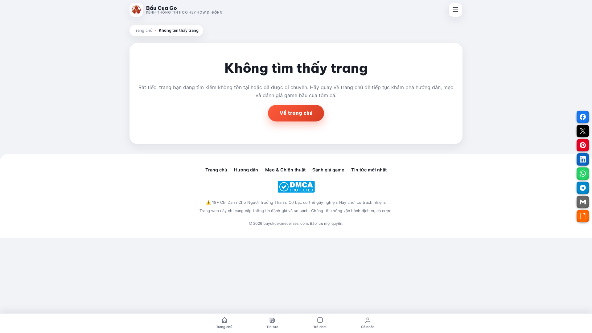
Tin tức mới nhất (369, 169)
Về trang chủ (296, 113)
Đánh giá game (328, 169)
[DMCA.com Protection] (296, 187)
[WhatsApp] (583, 173)
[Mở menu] (455, 10)
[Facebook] (583, 117)
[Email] (583, 202)
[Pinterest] (583, 145)
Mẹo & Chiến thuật (285, 169)
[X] (583, 131)
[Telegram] (583, 188)
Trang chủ (143, 30)
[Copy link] (583, 216)
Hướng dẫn (246, 169)
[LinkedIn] (583, 159)
